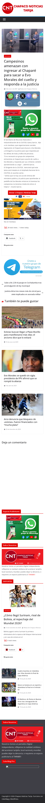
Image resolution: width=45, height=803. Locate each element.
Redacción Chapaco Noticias (28, 89)
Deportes (7, 610)
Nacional (7, 56)
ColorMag (5, 799)
